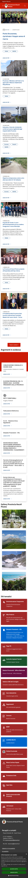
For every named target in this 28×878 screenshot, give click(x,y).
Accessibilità (5, 851)
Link (6, 865)
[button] (14, 875)
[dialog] (14, 865)
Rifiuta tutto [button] (14, 872)
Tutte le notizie (13, 345)
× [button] (26, 854)
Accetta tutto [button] (14, 869)
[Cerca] (25, 6)
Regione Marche (6, 1)
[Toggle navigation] (3, 5)
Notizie (7, 30)
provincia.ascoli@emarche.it (12, 840)
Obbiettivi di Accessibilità (8, 848)
